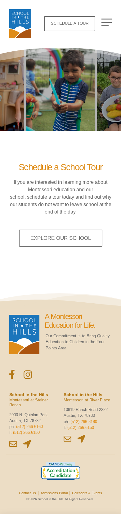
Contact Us (27, 493)
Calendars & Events (87, 493)
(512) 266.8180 (83, 421)
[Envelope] (13, 444)
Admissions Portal (54, 493)
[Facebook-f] (12, 374)
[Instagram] (28, 374)
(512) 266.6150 (26, 432)
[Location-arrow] (27, 444)
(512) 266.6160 (29, 426)
